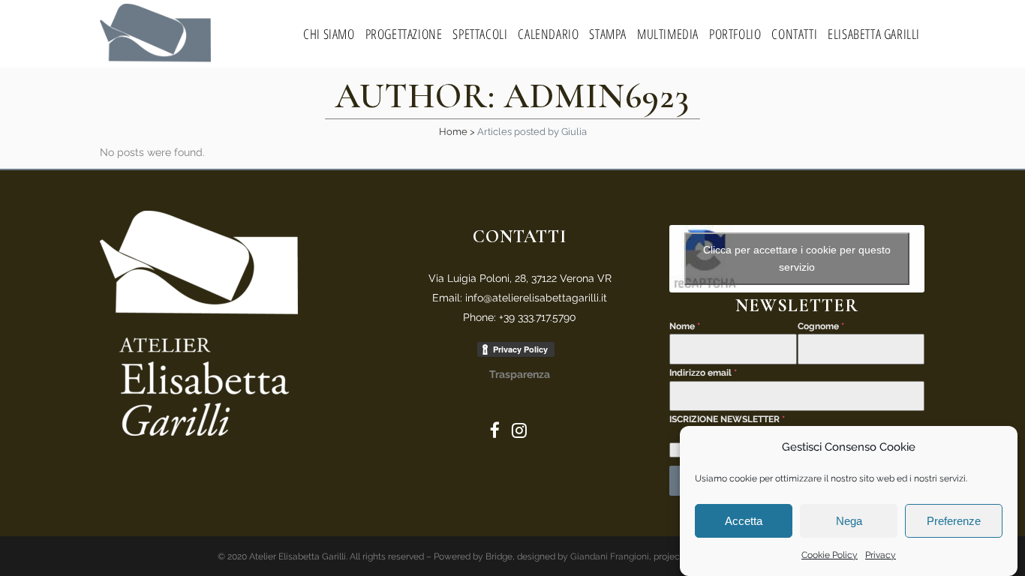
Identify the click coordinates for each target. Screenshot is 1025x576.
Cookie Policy (829, 555)
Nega (849, 520)
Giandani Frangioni (609, 556)
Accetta (743, 520)
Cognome (821, 326)
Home (453, 131)
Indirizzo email (703, 373)
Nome (684, 326)
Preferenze (954, 520)
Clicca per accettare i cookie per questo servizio (797, 258)
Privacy (880, 555)
